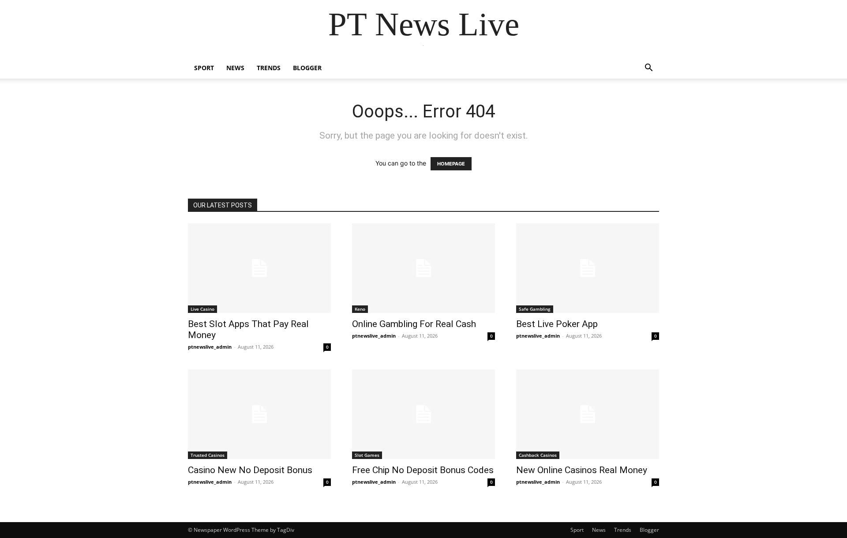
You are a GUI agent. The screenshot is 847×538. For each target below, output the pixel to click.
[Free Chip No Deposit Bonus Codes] (423, 414)
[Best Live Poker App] (587, 268)
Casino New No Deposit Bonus (250, 470)
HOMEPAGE (451, 164)
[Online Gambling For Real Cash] (423, 268)
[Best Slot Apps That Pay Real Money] (259, 268)
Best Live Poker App (557, 324)
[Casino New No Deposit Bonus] (259, 414)
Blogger (307, 68)
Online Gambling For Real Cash (414, 324)
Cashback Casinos (538, 455)
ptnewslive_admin (210, 346)
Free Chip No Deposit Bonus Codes (423, 470)
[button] (648, 68)
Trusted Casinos (208, 455)
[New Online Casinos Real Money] (587, 414)
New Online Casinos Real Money (581, 470)
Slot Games (367, 455)
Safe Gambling (535, 309)
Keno (360, 309)
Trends (269, 68)
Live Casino (202, 309)
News (235, 68)
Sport (204, 68)
